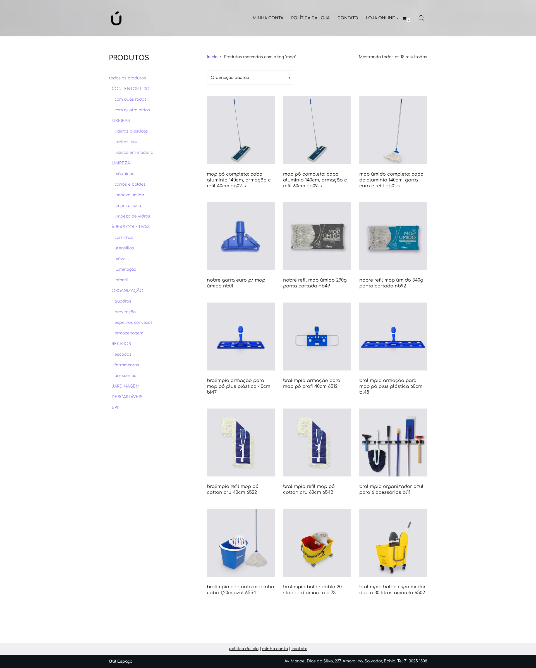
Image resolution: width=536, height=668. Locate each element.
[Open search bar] (421, 18)
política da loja (244, 649)
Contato (348, 18)
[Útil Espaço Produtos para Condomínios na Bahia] (116, 18)
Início (212, 57)
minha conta (275, 649)
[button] (397, 18)
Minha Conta (268, 18)
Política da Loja (310, 18)
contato (299, 649)
